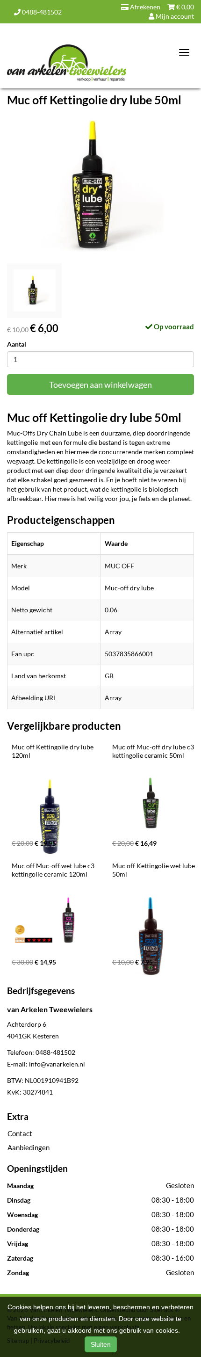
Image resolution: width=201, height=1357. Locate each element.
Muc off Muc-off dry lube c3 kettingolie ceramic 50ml (153, 751)
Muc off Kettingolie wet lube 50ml (154, 870)
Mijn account (174, 16)
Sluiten (101, 1344)
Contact (19, 1133)
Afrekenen (144, 7)
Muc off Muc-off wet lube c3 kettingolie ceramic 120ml (54, 870)
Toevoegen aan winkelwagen (100, 384)
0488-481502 (41, 12)
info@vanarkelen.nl (57, 1064)
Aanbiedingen (28, 1147)
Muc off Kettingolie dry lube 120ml (53, 751)
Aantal (16, 344)
